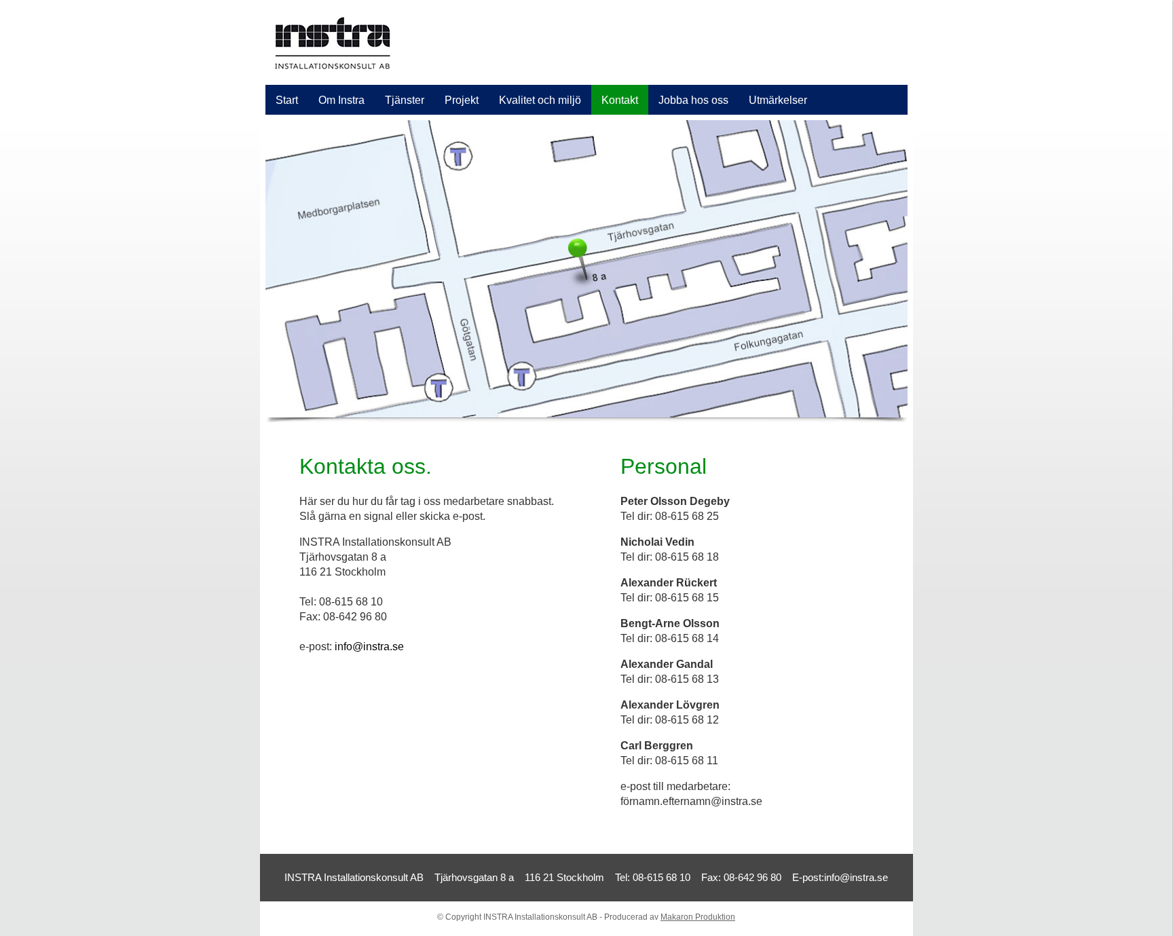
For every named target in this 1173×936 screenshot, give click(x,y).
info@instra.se (369, 646)
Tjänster (404, 100)
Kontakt (619, 100)
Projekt (462, 100)
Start (287, 100)
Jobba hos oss (693, 100)
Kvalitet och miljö (540, 100)
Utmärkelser (778, 100)
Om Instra (341, 100)
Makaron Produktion (697, 917)
